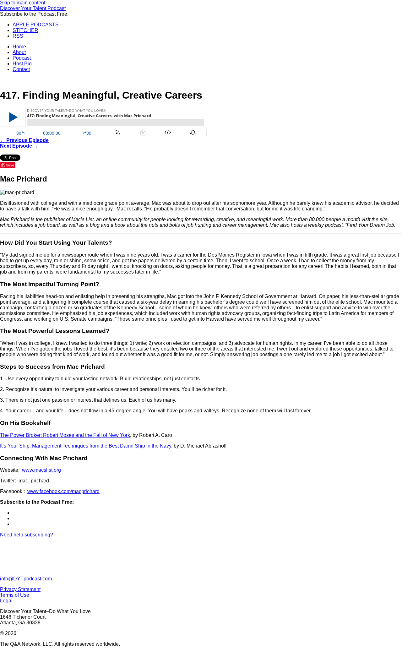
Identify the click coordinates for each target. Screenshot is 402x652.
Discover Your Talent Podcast (33, 8)
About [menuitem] (19, 52)
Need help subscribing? (26, 534)
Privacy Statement (20, 589)
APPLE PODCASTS (36, 24)
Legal (6, 600)
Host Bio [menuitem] (22, 63)
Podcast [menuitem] (22, 58)
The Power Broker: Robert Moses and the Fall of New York (65, 435)
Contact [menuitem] (21, 69)
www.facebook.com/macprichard (63, 491)
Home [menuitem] (19, 46)
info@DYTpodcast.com (26, 578)
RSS (18, 36)
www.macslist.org (41, 470)
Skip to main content (22, 2)
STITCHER (25, 30)
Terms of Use (14, 595)
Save (10, 165)
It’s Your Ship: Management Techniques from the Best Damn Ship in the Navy (85, 445)
